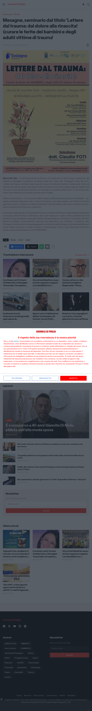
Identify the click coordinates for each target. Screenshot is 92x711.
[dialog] (46, 355)
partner (16, 341)
